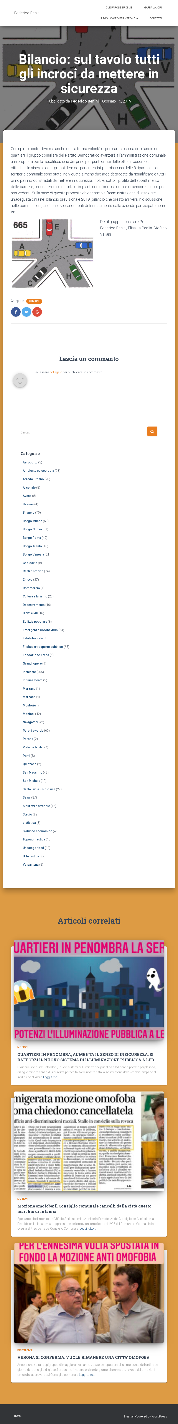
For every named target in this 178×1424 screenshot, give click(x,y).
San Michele (31, 780)
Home (17, 1415)
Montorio (29, 705)
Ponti (26, 755)
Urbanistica (31, 856)
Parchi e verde (33, 730)
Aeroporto (30, 462)
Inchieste (29, 672)
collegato (55, 372)
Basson (28, 504)
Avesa (27, 496)
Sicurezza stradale (36, 806)
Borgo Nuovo (32, 529)
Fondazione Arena (36, 655)
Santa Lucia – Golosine (39, 789)
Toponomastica (34, 839)
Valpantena (31, 864)
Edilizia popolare (35, 621)
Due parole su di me (119, 7)
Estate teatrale (33, 638)
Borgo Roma (32, 537)
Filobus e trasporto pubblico (43, 646)
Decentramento (34, 605)
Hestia (128, 1416)
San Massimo (32, 772)
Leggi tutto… (51, 1077)
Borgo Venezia (33, 554)
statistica (29, 822)
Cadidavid (30, 563)
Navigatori (30, 722)
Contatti (156, 18)
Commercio (31, 588)
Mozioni (34, 301)
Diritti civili (30, 613)
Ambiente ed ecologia (38, 470)
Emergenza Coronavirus (40, 630)
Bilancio (29, 512)
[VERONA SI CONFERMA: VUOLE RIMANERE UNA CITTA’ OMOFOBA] (89, 1293)
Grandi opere (32, 663)
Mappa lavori (153, 7)
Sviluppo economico (37, 831)
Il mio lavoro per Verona (118, 18)
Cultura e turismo (35, 596)
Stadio (27, 814)
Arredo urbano (33, 479)
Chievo (28, 579)
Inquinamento (33, 680)
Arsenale (29, 487)
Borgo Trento (32, 546)
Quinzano (29, 764)
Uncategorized (33, 848)
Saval (27, 797)
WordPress (159, 1416)
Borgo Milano (32, 521)
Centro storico (33, 571)
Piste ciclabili (32, 747)
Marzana (29, 688)
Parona (28, 739)
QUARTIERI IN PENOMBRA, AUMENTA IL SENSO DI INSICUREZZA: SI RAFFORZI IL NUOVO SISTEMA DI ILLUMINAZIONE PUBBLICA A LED (85, 1057)
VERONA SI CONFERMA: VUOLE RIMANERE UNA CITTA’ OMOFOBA (83, 1357)
